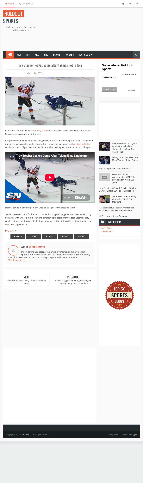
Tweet (19, 236)
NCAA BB (70, 54)
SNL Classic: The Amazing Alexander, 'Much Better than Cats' (124, 199)
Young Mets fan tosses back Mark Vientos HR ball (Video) (125, 159)
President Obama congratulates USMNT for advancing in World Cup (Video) (124, 178)
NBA (37, 54)
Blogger (134, 435)
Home (10, 3)
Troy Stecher (43, 130)
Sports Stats (106, 228)
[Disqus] (50, 385)
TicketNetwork (107, 231)
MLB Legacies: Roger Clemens (113, 216)
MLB (19, 54)
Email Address (109, 77)
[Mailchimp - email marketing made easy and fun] (131, 90)
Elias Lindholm (83, 144)
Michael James (37, 246)
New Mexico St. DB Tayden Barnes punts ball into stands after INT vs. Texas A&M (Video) (124, 147)
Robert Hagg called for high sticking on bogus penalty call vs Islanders (73, 282)
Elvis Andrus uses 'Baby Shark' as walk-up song (26, 282)
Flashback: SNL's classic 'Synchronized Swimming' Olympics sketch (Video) (116, 209)
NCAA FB (56, 54)
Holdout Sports (28, 435)
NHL (46, 54)
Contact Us (27, 3)
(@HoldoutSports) (16, 260)
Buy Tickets (84, 54)
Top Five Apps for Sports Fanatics (114, 168)
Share (34, 236)
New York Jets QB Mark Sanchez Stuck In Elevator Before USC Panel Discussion (118, 189)
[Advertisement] (95, 29)
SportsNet (10, 231)
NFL (27, 54)
